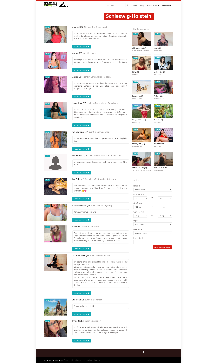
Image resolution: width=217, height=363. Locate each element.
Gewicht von (138, 212)
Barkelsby (158, 51)
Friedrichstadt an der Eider (109, 155)
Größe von (137, 203)
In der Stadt (138, 238)
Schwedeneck (103, 132)
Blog (142, 5)
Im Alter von (138, 194)
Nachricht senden (81, 46)
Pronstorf (158, 147)
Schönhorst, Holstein (101, 77)
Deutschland (152, 5)
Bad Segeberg (105, 205)
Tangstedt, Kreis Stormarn (141, 171)
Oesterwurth (102, 27)
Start (135, 5)
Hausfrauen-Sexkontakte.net (71, 360)
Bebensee (97, 300)
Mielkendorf (104, 255)
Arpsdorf (157, 123)
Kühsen (135, 75)
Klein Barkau (137, 99)
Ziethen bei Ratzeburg (106, 179)
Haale (93, 53)
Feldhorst (158, 75)
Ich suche (137, 186)
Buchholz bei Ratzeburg (106, 103)
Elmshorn (94, 226)
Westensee (158, 171)
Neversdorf (96, 321)
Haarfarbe (137, 229)
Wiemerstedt (137, 147)
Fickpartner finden (163, 247)
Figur (135, 220)
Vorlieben (166, 5)
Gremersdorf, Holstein (140, 51)
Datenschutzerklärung (91, 360)
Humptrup (136, 123)
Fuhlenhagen (159, 99)
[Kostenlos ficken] (56, 5)
